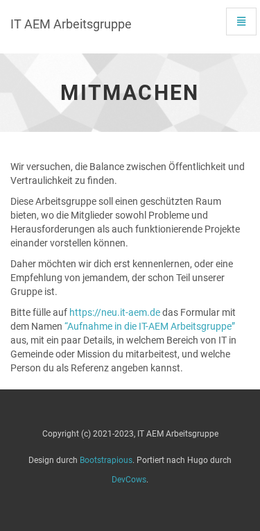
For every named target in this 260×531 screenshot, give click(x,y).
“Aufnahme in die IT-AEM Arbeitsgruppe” (149, 326)
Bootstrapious (106, 460)
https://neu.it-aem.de (114, 312)
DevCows (129, 479)
